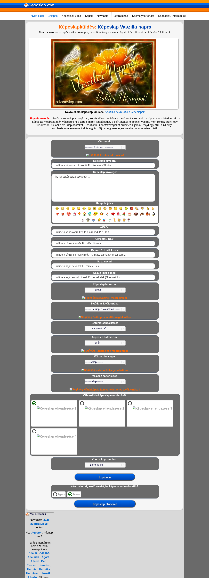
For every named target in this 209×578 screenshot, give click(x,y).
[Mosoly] (57, 210)
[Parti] (137, 210)
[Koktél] (109, 221)
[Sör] (119, 221)
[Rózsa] (113, 215)
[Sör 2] (124, 221)
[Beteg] (126, 210)
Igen (61, 494)
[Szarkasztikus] (105, 210)
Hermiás (44, 569)
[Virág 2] (84, 215)
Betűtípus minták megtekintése (111, 317)
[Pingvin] (153, 215)
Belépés (53, 15)
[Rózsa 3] (124, 215)
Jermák (45, 573)
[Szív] (57, 215)
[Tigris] (148, 215)
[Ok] (153, 210)
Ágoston (36, 532)
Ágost (45, 557)
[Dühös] (131, 210)
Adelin (33, 553)
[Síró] (89, 210)
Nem (76, 494)
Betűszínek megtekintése (112, 297)
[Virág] (79, 215)
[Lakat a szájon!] (120, 210)
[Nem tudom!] (115, 210)
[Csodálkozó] (84, 210)
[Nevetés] (62, 210)
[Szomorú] (67, 210)
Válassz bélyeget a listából (111, 370)
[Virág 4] (96, 215)
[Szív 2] (62, 215)
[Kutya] (88, 221)
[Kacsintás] (73, 210)
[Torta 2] (136, 215)
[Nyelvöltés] (78, 210)
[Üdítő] (104, 221)
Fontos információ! (112, 155)
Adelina (44, 553)
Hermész (44, 565)
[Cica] (82, 221)
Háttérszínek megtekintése (111, 350)
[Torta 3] (142, 215)
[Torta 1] (129, 215)
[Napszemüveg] (94, 210)
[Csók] (69, 215)
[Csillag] (147, 210)
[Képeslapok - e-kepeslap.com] (39, 11)
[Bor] (128, 221)
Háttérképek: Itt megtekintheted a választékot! (111, 389)
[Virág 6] (107, 215)
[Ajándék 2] (98, 221)
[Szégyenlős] (110, 210)
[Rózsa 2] (118, 215)
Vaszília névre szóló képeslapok (125, 112)
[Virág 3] (89, 215)
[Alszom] (99, 210)
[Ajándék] (93, 221)
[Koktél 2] (114, 221)
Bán (43, 561)
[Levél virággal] (74, 215)
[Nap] (142, 210)
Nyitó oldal (37, 15)
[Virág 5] (101, 215)
